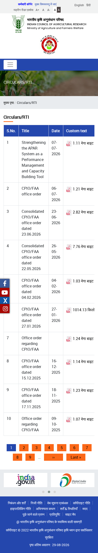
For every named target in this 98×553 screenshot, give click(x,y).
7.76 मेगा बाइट (82, 246)
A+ (37, 10)
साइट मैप (70, 514)
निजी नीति (36, 503)
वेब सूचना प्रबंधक (57, 503)
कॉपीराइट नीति (81, 503)
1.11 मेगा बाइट (82, 143)
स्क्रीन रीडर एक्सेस (23, 10)
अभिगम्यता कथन (45, 508)
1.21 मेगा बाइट (82, 189)
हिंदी (88, 5)
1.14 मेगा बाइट (82, 361)
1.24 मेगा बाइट (82, 338)
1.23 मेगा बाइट (82, 390)
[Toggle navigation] (10, 64)
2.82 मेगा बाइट (82, 212)
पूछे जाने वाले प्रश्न (33, 514)
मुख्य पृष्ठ (9, 102)
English (79, 5)
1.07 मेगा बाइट (82, 419)
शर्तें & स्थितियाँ (69, 508)
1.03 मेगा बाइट (82, 281)
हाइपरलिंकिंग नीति (20, 508)
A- (48, 10)
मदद (85, 508)
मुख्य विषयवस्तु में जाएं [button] (45, 4)
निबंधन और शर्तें (17, 503)
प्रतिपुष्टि (54, 514)
